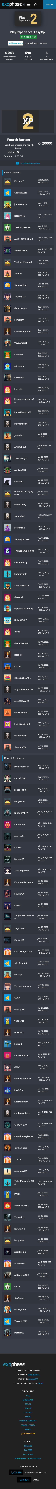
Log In (49, 4)
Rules (28, 1404)
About (28, 1408)
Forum (43, 43)
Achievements (16, 43)
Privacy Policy (28, 1425)
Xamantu (33, 1379)
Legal (28, 1416)
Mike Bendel (33, 1374)
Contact (28, 1412)
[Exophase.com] (13, 4)
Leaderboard (31, 43)
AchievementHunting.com (28, 1458)
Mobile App (28, 1399)
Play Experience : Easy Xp (27, 32)
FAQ (28, 1395)
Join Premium (28, 1433)
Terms (28, 1429)
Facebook (28, 1454)
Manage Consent (28, 1420)
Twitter (28, 1450)
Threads (28, 1446)
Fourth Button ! (19, 139)
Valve (40, 1383)
